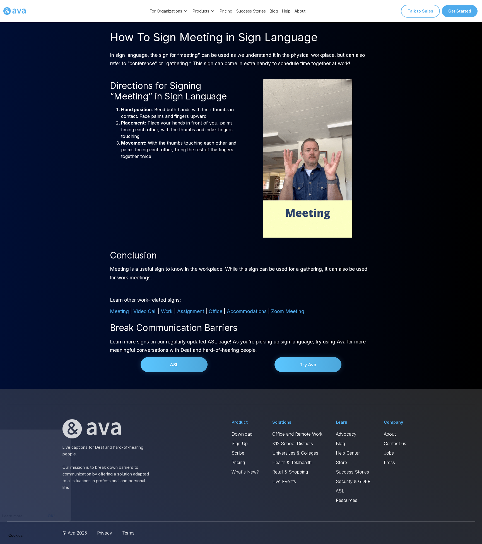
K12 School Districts (292, 443)
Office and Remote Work (297, 434)
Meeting (119, 311)
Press (389, 462)
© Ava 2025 (74, 533)
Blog (274, 11)
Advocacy (346, 434)
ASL (174, 364)
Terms (128, 533)
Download (242, 434)
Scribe (238, 453)
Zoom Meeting (287, 311)
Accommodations (247, 311)
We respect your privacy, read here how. (41, 497)
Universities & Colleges (295, 453)
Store (341, 462)
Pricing (226, 11)
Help (286, 11)
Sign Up (240, 443)
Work (167, 311)
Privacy (104, 533)
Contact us (395, 443)
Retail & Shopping (290, 472)
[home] (14, 11)
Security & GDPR (353, 481)
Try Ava (308, 364)
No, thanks (25, 516)
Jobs (389, 453)
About (300, 11)
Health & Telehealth (292, 462)
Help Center (348, 453)
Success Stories (251, 11)
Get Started (459, 11)
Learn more (64, 516)
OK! (103, 516)
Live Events (284, 481)
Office (215, 311)
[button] (169, 11)
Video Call (144, 311)
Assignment (190, 311)
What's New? (245, 472)
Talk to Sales (420, 11)
